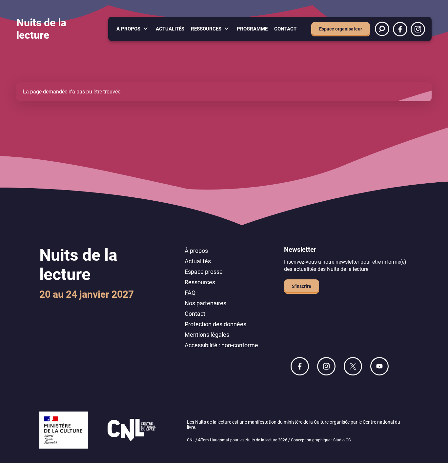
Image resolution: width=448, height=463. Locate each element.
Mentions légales (207, 334)
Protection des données (215, 324)
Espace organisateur (340, 28)
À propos (128, 29)
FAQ (190, 292)
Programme (252, 29)
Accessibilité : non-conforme (221, 345)
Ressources (206, 29)
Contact (285, 29)
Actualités (170, 29)
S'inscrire (301, 286)
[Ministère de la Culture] (63, 431)
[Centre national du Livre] (132, 431)
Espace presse (204, 271)
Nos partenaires (205, 303)
